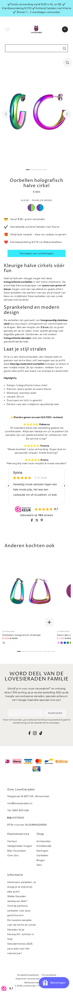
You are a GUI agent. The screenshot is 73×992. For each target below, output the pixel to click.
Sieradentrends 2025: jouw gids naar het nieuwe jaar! (20, 948)
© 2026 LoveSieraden (25, 986)
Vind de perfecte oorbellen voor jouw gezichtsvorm (19, 910)
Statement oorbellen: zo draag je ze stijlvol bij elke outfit (21, 887)
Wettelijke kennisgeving (36, 982)
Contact (12, 841)
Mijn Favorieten (16, 850)
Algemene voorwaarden (28, 978)
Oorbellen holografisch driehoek (21, 635)
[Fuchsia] (58, 643)
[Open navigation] (7, 29)
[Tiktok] (40, 733)
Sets (39, 864)
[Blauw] (65, 643)
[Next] (67, 114)
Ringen (40, 860)
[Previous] (6, 114)
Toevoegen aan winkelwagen (36, 253)
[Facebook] (29, 733)
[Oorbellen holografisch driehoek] (28, 591)
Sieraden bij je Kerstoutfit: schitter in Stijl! (20, 934)
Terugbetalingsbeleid (28, 975)
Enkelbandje (43, 846)
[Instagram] (35, 733)
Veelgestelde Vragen (19, 846)
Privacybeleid (49, 975)
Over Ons (13, 855)
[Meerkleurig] (4, 643)
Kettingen (42, 850)
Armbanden (43, 841)
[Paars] (61, 643)
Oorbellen (42, 855)
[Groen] (68, 643)
